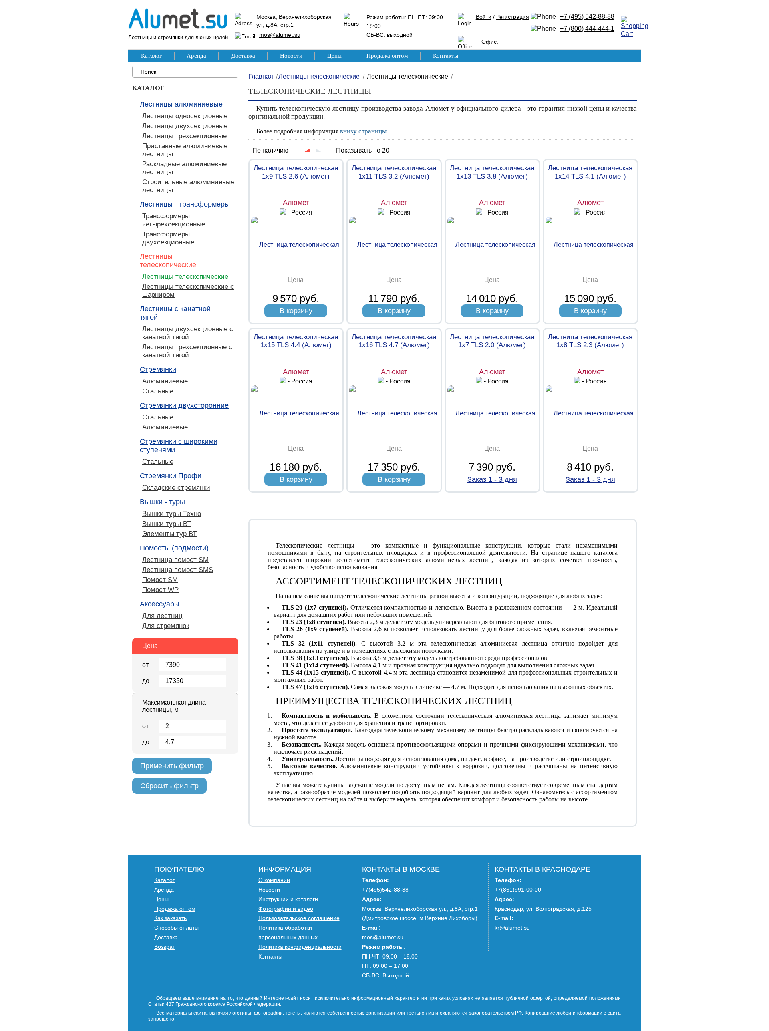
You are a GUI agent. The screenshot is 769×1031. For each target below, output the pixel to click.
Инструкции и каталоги (288, 899)
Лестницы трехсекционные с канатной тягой (187, 351)
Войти (483, 17)
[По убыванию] (319, 150)
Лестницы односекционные (184, 116)
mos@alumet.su (279, 35)
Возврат (164, 947)
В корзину (296, 311)
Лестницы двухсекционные (184, 126)
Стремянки (158, 369)
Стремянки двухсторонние (184, 405)
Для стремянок (165, 626)
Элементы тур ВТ (169, 534)
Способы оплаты (176, 927)
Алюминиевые (165, 381)
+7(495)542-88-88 (385, 889)
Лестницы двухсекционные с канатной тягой (187, 333)
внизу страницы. (364, 131)
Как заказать (170, 918)
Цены (334, 55)
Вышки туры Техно (171, 514)
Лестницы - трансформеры (185, 204)
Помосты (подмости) (174, 548)
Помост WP (160, 590)
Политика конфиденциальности (300, 947)
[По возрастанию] (306, 150)
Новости (291, 55)
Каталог (151, 55)
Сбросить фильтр (169, 786)
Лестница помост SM (175, 560)
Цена (150, 645)
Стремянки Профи (170, 476)
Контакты (445, 55)
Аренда (196, 55)
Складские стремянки (176, 487)
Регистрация (512, 17)
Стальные (157, 391)
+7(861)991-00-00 (518, 889)
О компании (274, 880)
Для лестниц (162, 616)
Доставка (243, 55)
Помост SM (160, 580)
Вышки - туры (162, 502)
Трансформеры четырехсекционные (173, 220)
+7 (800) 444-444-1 (587, 28)
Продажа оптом (387, 55)
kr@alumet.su (512, 927)
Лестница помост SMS (177, 570)
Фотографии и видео (285, 909)
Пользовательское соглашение (299, 918)
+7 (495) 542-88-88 (587, 16)
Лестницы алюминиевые (181, 104)
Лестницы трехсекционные (184, 136)
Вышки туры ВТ (166, 524)
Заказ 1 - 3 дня (492, 479)
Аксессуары (159, 604)
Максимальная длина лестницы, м (174, 706)
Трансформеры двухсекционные (168, 238)
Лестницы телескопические (168, 260)
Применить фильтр (172, 766)
